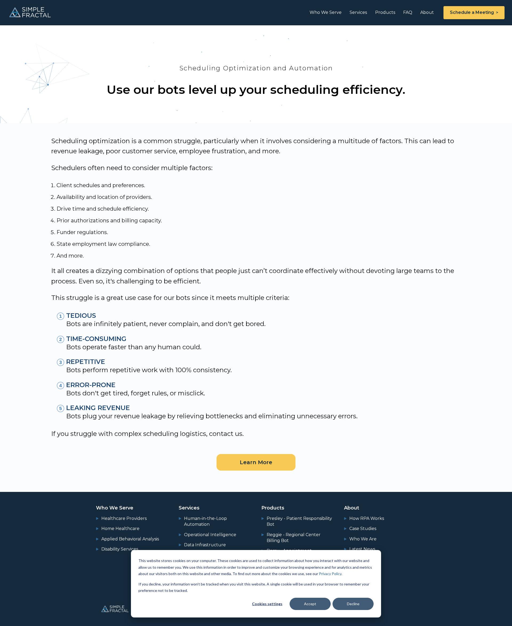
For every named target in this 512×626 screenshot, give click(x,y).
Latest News (362, 549)
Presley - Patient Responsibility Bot (299, 521)
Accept (310, 603)
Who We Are (363, 538)
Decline (353, 603)
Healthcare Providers (124, 518)
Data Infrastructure (205, 544)
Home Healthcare (120, 528)
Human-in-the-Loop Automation (205, 521)
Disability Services (119, 549)
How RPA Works (366, 518)
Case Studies (362, 528)
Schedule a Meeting (472, 12)
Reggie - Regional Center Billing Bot (294, 537)
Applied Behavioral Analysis (130, 538)
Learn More (256, 462)
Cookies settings (267, 603)
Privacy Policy (330, 573)
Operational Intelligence (210, 534)
